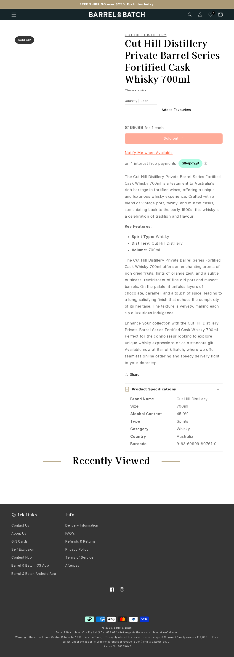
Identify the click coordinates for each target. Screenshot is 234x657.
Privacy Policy (76, 549)
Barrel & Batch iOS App (30, 565)
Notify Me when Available (149, 152)
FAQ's (70, 533)
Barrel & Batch (123, 627)
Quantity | (132, 101)
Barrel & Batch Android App (33, 574)
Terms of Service (79, 557)
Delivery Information (81, 525)
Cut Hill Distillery (146, 35)
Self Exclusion (22, 549)
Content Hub (21, 557)
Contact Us (20, 525)
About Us (18, 533)
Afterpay (72, 565)
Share (135, 374)
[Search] (190, 15)
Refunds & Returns (80, 541)
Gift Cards (19, 541)
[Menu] (14, 15)
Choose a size (135, 90)
